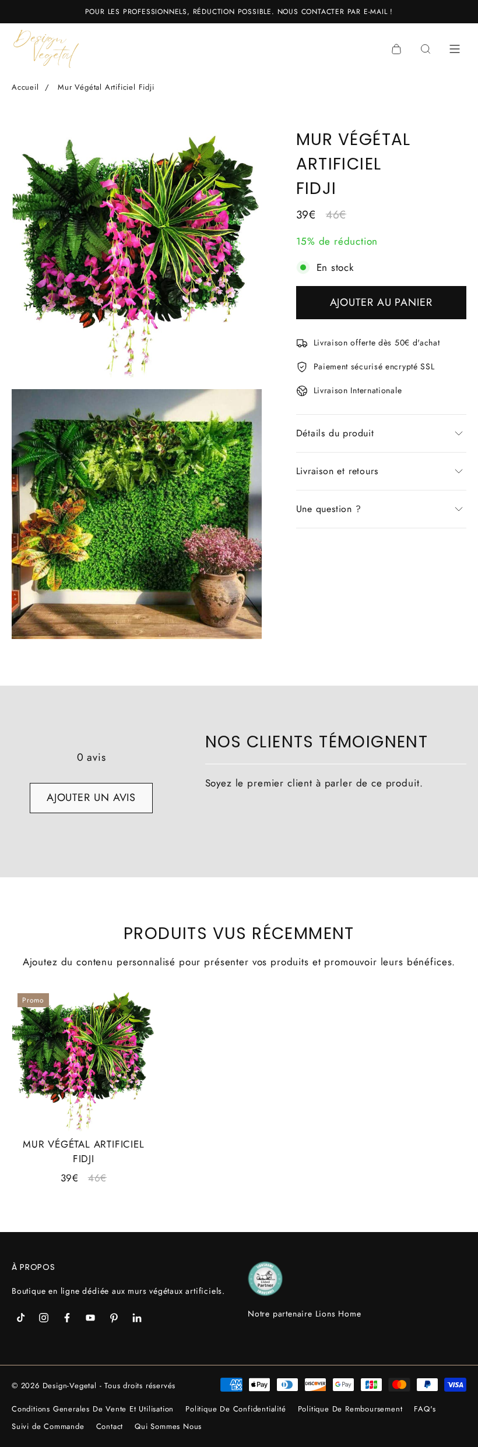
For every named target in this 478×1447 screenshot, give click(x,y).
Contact (110, 1426)
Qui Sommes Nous (168, 1426)
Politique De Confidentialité (235, 1408)
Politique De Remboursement (350, 1408)
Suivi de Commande (48, 1426)
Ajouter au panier (381, 302)
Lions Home (338, 1313)
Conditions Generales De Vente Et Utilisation (93, 1408)
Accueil (25, 87)
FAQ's (424, 1408)
